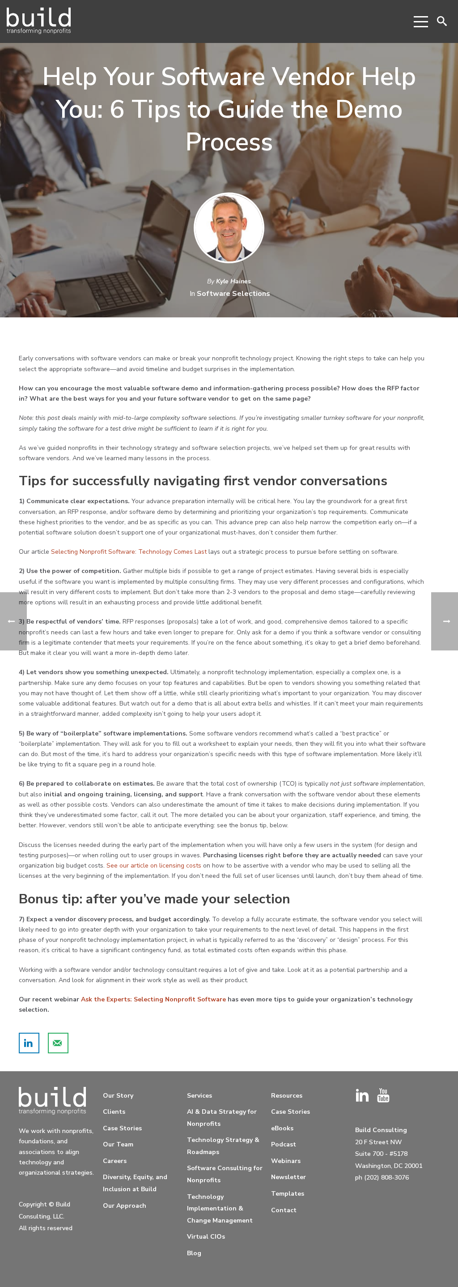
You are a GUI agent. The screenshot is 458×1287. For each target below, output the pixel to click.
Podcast (283, 1144)
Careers (115, 1161)
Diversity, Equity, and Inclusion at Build (135, 1183)
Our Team (118, 1144)
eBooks (282, 1128)
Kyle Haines (233, 281)
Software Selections (233, 294)
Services (199, 1095)
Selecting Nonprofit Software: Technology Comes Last (129, 551)
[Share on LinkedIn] (29, 1043)
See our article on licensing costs (153, 865)
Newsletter (288, 1177)
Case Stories (122, 1128)
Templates (287, 1193)
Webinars (286, 1161)
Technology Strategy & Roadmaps (223, 1146)
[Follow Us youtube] (383, 1096)
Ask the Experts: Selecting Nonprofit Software (153, 999)
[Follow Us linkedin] (362, 1096)
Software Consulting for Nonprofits (225, 1174)
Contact (284, 1210)
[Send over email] (58, 1043)
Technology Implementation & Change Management (220, 1209)
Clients (114, 1111)
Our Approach (124, 1205)
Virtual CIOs (206, 1236)
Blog (194, 1253)
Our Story (118, 1095)
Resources (286, 1095)
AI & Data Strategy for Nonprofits (222, 1117)
